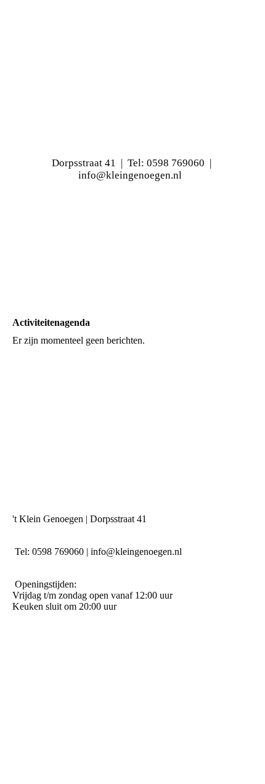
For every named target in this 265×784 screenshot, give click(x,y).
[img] (132, 246)
